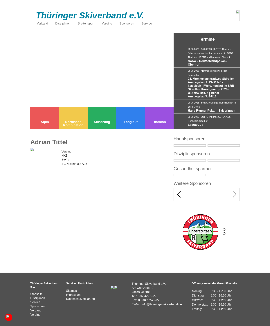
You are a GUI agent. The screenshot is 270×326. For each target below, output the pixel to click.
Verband (35, 310)
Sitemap (71, 290)
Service (35, 302)
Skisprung (102, 122)
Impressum (73, 294)
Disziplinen (37, 298)
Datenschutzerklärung (80, 298)
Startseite (36, 294)
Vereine (35, 314)
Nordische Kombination (73, 123)
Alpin (45, 122)
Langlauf (131, 122)
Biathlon (159, 122)
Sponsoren (37, 306)
